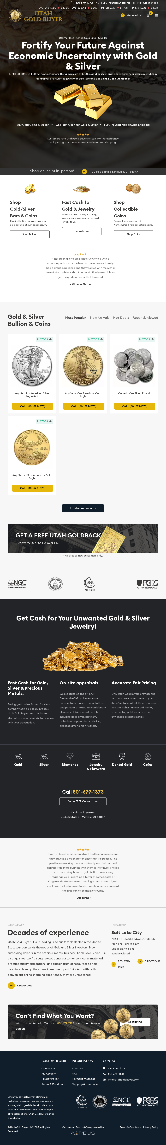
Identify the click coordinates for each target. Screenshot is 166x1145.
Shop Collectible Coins (126, 209)
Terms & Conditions (53, 1084)
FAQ (74, 1073)
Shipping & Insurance (85, 1084)
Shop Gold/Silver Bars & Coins (23, 209)
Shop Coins (133, 234)
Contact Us (135, 1021)
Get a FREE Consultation (83, 801)
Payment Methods (83, 1078)
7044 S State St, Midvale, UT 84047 (115, 171)
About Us (77, 1068)
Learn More (82, 231)
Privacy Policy (50, 1078)
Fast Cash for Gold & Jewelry (78, 205)
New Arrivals (99, 318)
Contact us (48, 1068)
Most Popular (75, 318)
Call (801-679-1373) (32, 406)
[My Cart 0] (148, 15)
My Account (49, 1073)
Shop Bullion (29, 234)
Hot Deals (121, 318)
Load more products (83, 508)
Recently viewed (145, 318)
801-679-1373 (88, 792)
